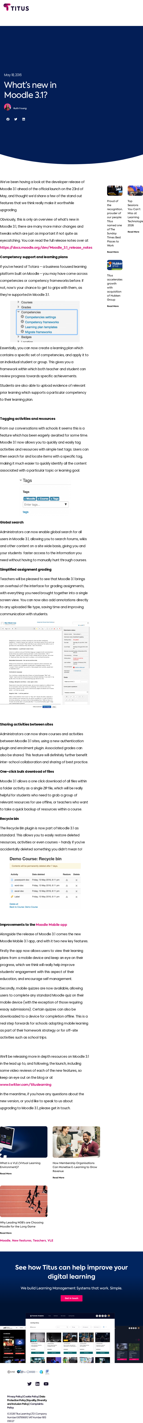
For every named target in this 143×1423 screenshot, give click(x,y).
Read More (6, 1173)
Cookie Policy (30, 1396)
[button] (8, 119)
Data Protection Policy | (26, 1398)
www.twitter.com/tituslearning (25, 1084)
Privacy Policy (14, 1396)
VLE (50, 1241)
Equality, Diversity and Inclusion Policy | (27, 1402)
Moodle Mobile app (51, 924)
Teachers (39, 1241)
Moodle (5, 1241)
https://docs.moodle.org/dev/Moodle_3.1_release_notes (46, 247)
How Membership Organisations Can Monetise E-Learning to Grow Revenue (75, 1167)
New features (21, 1241)
